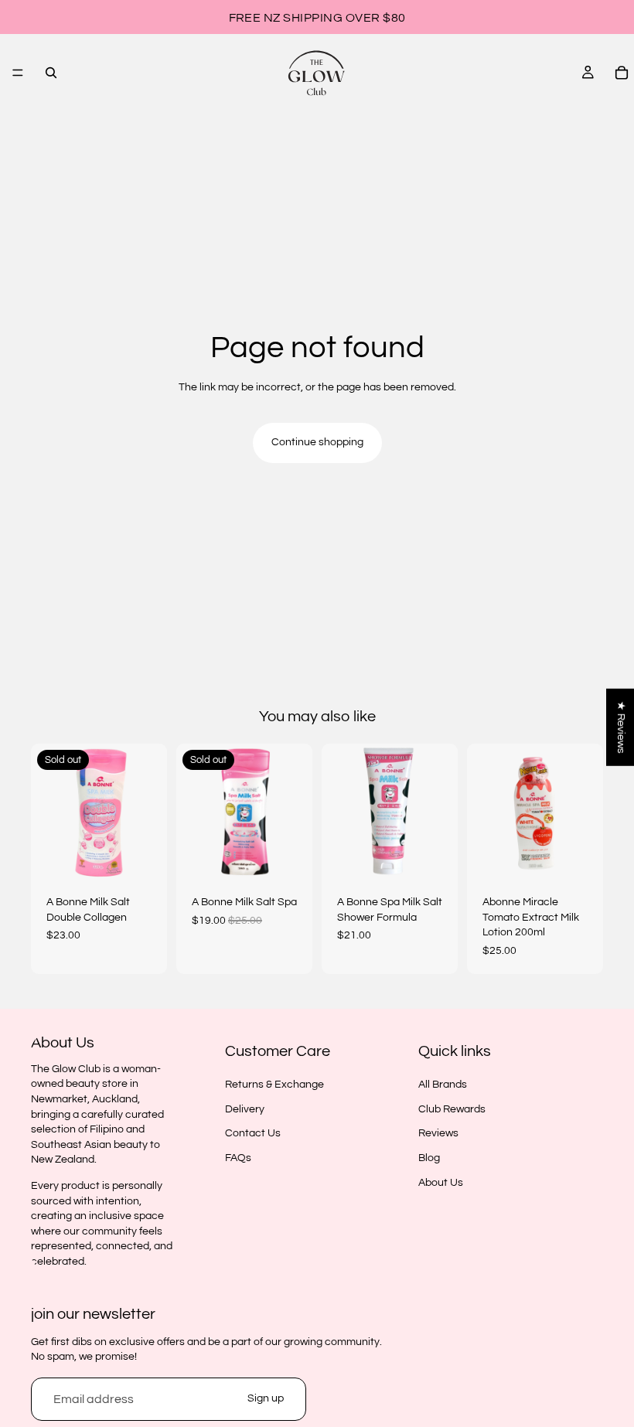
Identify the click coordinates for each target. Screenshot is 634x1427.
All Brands (442, 1084)
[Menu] (18, 72)
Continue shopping (317, 442)
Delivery (244, 1109)
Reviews (438, 1134)
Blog (429, 1158)
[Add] (434, 856)
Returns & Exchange (274, 1084)
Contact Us (253, 1134)
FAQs (238, 1158)
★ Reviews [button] (620, 727)
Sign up (265, 1398)
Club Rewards (452, 1109)
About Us (440, 1182)
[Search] (51, 73)
